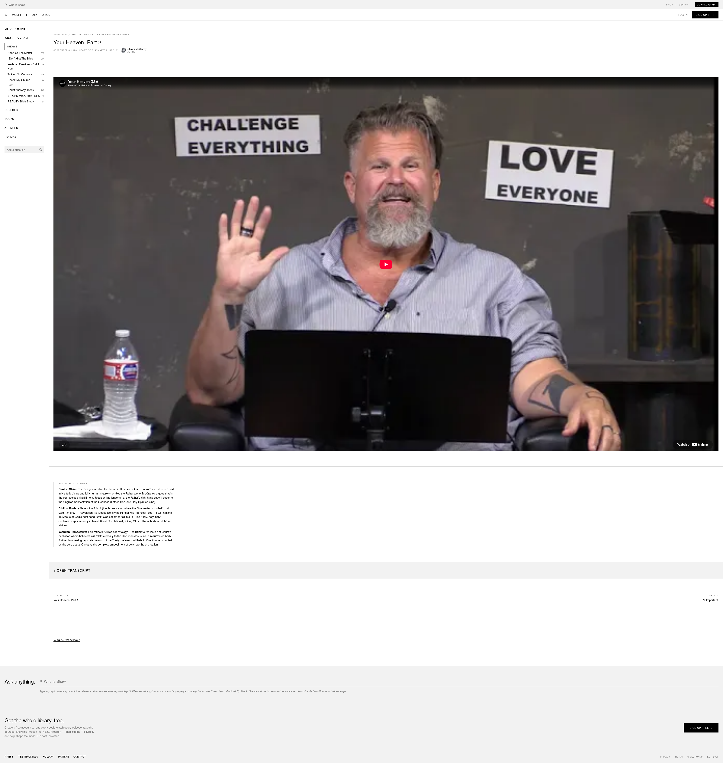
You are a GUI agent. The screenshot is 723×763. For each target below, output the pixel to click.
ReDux (100, 34)
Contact (79, 756)
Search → (685, 4)
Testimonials (28, 756)
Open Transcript (73, 570)
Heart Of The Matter (26, 53)
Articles (11, 128)
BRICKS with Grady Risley (26, 96)
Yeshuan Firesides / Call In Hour (26, 66)
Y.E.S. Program (16, 37)
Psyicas (11, 136)
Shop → (671, 4)
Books (9, 119)
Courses (11, 110)
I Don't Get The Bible (26, 58)
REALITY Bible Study (26, 101)
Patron (63, 756)
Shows (12, 46)
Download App (706, 4)
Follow (48, 756)
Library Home (15, 28)
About (47, 15)
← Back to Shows (66, 640)
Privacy (665, 756)
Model (17, 15)
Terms (679, 756)
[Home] (6, 14)
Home (56, 34)
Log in (683, 15)
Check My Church (26, 80)
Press (9, 756)
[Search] (40, 149)
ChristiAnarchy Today (26, 90)
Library (32, 15)
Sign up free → (701, 727)
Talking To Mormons (26, 74)
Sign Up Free (705, 15)
